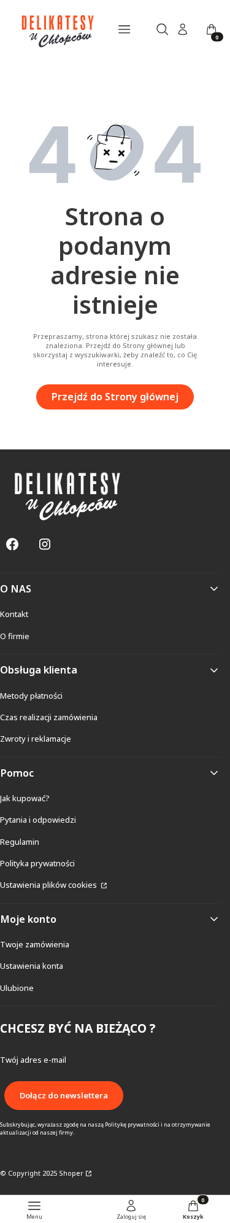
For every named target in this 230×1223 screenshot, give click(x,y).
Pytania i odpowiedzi (38, 819)
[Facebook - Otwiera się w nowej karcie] (12, 544)
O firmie (14, 636)
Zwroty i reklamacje (35, 738)
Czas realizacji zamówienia (49, 717)
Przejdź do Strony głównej (115, 396)
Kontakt (14, 613)
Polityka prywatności (37, 863)
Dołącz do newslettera (64, 1095)
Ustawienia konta (31, 965)
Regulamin (19, 841)
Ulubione (17, 987)
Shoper (71, 1173)
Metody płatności (31, 695)
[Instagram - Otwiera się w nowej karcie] (45, 544)
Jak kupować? (25, 798)
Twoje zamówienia (34, 944)
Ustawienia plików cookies (49, 884)
